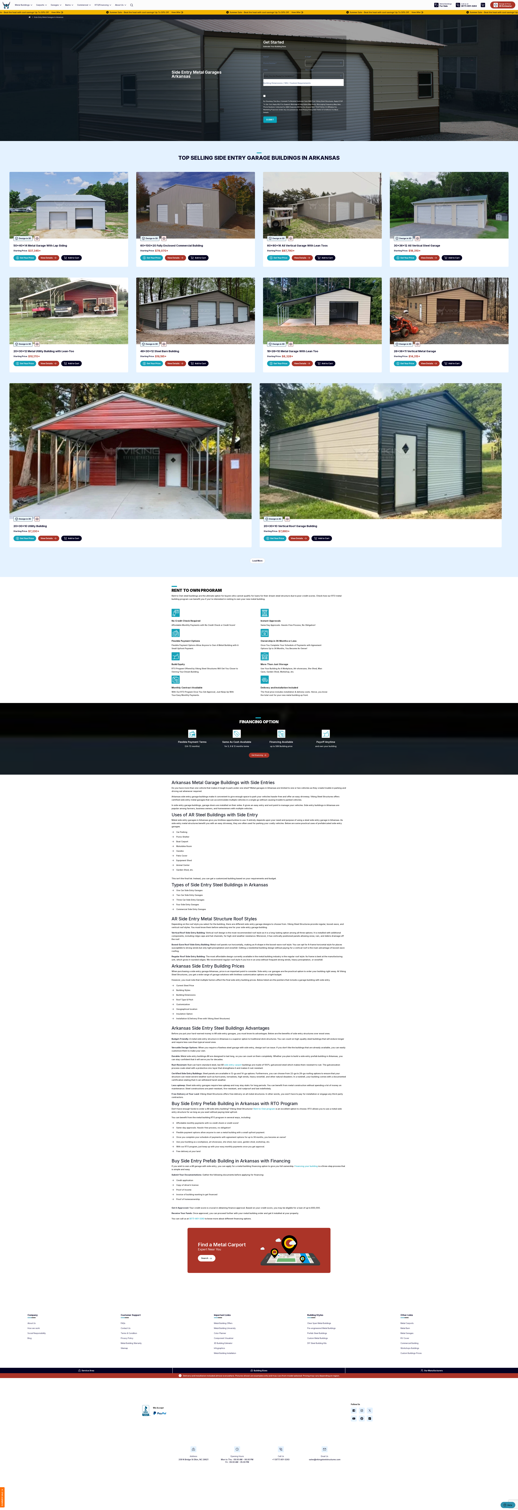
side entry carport (233, 1065)
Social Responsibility (37, 1333)
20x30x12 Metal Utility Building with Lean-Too (43, 351)
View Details (47, 258)
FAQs (123, 1323)
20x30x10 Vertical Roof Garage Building (290, 526)
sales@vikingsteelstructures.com (324, 1459)
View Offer (23, 12)
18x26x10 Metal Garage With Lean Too (292, 351)
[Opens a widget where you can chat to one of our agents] (507, 1505)
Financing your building (306, 1166)
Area (88, 1370)
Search (205, 1258)
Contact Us (125, 1328)
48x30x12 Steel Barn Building (159, 351)
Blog (30, 1338)
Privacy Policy (308, 110)
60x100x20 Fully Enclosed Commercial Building (171, 245)
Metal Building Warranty (131, 1343)
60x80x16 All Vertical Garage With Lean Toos (297, 245)
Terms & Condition (129, 1333)
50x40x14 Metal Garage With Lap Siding (40, 245)
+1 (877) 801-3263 (280, 1459)
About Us (32, 1323)
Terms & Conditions (324, 110)
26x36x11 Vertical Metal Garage (415, 351)
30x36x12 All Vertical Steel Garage (417, 245)
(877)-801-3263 (196, 1218)
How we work (34, 1328)
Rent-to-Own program (264, 1109)
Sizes (260, 1370)
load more (257, 561)
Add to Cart (73, 258)
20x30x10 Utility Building (30, 526)
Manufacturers (433, 1370)
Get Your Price (27, 258)
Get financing (257, 755)
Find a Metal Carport (222, 1244)
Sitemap (124, 1348)
